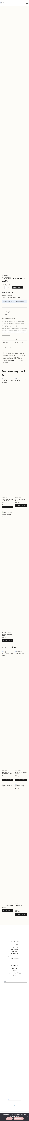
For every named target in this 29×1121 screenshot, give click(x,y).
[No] (27, 1117)
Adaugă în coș (17, 287)
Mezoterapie (5, 275)
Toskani (18, 297)
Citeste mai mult (6, 335)
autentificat (13, 360)
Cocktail (8, 297)
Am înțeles (9, 1118)
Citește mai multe (18, 1118)
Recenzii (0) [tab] (5, 315)
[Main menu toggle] (27, 3)
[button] (7, 292)
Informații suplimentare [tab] (8, 312)
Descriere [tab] (4, 309)
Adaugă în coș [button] (7, 507)
